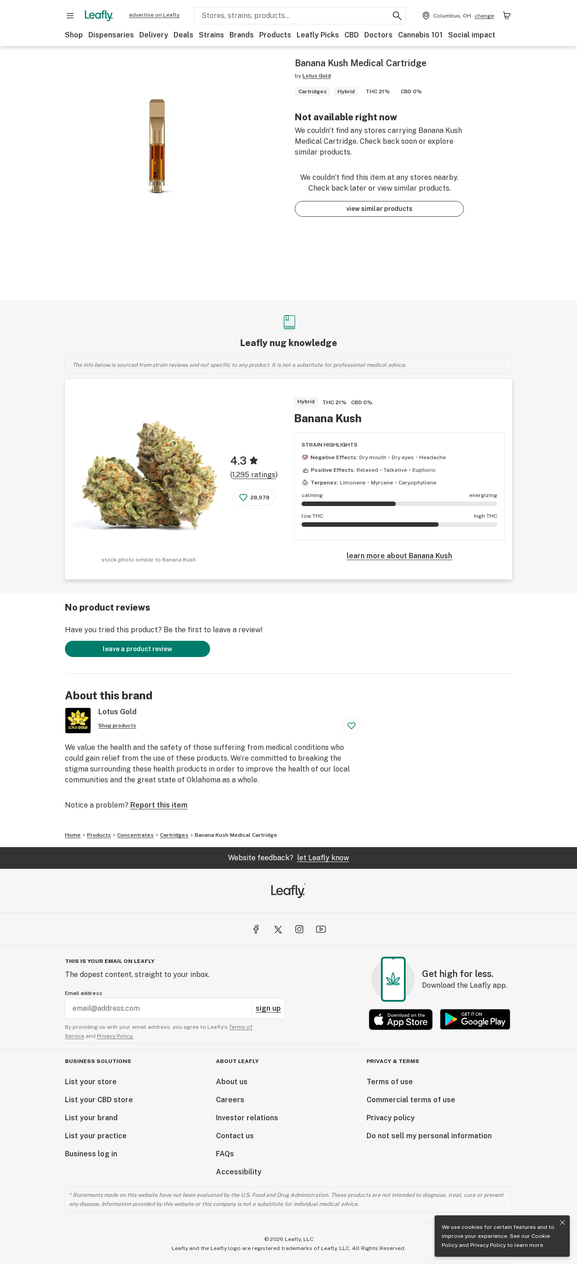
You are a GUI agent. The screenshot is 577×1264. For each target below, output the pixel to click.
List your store (91, 1081)
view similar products (379, 208)
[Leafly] (98, 15)
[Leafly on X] (277, 929)
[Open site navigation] (70, 15)
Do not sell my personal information (429, 1136)
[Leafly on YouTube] (321, 929)
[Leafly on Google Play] (475, 1019)
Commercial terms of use (410, 1099)
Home (73, 835)
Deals (183, 35)
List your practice (96, 1136)
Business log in (91, 1154)
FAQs (225, 1154)
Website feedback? (288, 857)
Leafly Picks (318, 35)
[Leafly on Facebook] (256, 929)
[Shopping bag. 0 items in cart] (506, 15)
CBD (351, 35)
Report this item (159, 805)
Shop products (117, 725)
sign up (268, 1008)
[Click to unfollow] (351, 726)
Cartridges (174, 835)
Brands (241, 35)
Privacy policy (390, 1117)
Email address (83, 993)
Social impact (471, 35)
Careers (230, 1099)
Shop (74, 35)
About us (231, 1081)
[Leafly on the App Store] (401, 1019)
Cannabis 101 (420, 35)
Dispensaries (111, 35)
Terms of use (389, 1081)
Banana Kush (328, 418)
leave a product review (137, 649)
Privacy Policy (488, 1245)
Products (275, 35)
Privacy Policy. (115, 1036)
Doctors (378, 35)
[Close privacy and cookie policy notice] (562, 1222)
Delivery (153, 35)
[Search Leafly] (397, 15)
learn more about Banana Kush (399, 556)
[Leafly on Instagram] (299, 929)
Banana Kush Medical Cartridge (236, 835)
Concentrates (135, 835)
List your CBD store (99, 1099)
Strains (211, 35)
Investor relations (247, 1117)
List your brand (91, 1117)
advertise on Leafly (154, 15)
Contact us (235, 1136)
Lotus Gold (316, 76)
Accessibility (238, 1172)
